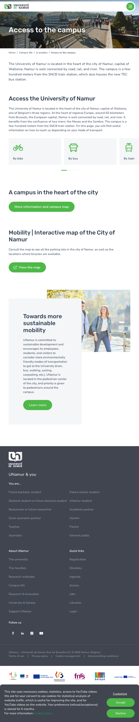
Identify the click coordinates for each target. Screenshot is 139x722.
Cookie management (68, 656)
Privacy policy (40, 656)
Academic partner (82, 509)
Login (73, 611)
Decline (120, 713)
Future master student (85, 492)
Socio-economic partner (25, 518)
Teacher (14, 527)
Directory (76, 568)
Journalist (15, 535)
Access (74, 585)
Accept (120, 703)
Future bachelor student (25, 492)
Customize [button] (120, 694)
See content (35, 151)
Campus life (25, 52)
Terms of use (16, 656)
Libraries (75, 603)
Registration (78, 559)
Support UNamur (20, 611)
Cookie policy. (43, 713)
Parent (74, 527)
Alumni (74, 518)
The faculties (17, 568)
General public (79, 535)
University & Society (22, 603)
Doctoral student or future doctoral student (38, 501)
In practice (41, 52)
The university (18, 559)
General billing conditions (103, 656)
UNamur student (81, 501)
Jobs (72, 594)
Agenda (75, 577)
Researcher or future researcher (30, 509)
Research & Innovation (24, 594)
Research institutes (22, 577)
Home (12, 52)
